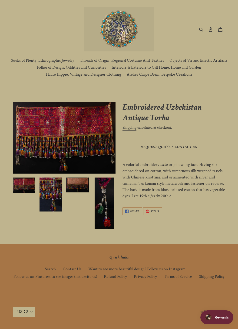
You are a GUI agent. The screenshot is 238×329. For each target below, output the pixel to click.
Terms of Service (178, 276)
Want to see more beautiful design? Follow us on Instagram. (137, 269)
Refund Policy (115, 276)
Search (50, 269)
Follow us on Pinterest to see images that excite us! (55, 276)
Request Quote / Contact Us (169, 146)
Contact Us (72, 269)
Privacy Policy (145, 276)
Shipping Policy (212, 276)
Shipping (129, 127)
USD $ (22, 311)
